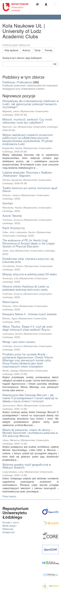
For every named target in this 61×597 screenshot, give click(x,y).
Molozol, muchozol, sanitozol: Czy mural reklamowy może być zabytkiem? (27, 120)
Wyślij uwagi (8, 525)
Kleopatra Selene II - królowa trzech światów (29, 314)
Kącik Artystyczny (13, 228)
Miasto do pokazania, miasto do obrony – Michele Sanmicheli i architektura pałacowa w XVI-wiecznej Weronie (30, 433)
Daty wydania (11, 50)
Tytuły (37, 50)
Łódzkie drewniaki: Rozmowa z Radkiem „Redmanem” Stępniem (27, 173)
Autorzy (26, 50)
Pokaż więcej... (10, 496)
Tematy (48, 50)
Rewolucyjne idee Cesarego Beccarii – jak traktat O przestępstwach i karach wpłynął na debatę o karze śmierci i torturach (30, 398)
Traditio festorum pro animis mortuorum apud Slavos (29, 189)
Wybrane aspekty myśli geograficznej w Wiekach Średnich (26, 466)
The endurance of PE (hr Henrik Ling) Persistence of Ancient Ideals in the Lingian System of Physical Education (28, 243)
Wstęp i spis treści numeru (18, 342)
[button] (37, 4)
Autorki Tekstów (12, 216)
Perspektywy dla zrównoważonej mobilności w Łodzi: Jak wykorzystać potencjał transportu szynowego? (30, 104)
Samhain (7, 203)
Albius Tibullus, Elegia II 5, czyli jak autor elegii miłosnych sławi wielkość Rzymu (27, 328)
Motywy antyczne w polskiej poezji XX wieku (29, 274)
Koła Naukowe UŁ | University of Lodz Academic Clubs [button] (29, 17)
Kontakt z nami (10, 522)
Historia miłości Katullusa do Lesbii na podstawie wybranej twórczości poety (25, 287)
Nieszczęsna (10, 302)
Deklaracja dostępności (8, 530)
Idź (54, 64)
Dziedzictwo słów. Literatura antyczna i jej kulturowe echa (28, 260)
